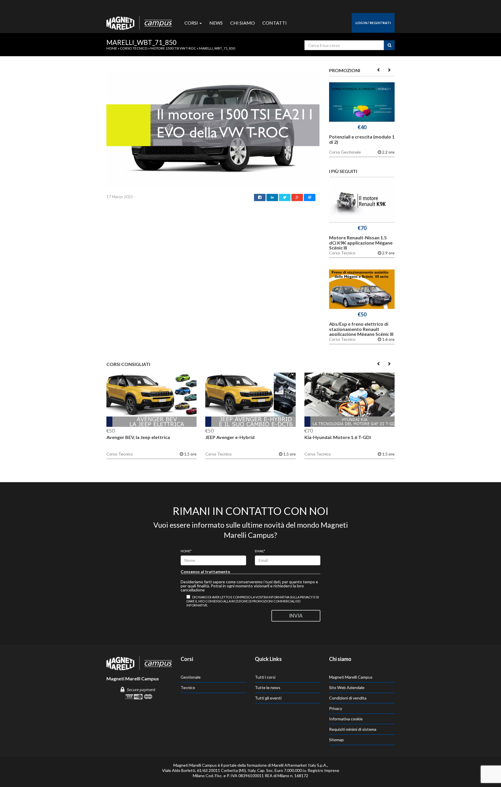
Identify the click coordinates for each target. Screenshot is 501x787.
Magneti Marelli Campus (351, 677)
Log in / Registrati (373, 23)
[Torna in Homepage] (139, 21)
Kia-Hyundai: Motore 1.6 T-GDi (337, 437)
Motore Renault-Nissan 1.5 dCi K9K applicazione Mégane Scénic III (361, 242)
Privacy (335, 708)
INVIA (296, 616)
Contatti (274, 22)
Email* (260, 551)
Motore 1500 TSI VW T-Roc (173, 48)
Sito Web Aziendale (346, 687)
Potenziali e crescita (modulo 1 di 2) (362, 139)
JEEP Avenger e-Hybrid (230, 437)
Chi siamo (242, 22)
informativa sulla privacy (290, 597)
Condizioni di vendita (347, 697)
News (216, 22)
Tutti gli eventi (268, 697)
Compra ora (362, 103)
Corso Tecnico (134, 48)
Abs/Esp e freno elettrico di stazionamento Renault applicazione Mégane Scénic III (361, 329)
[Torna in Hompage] (139, 663)
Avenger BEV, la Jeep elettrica (138, 437)
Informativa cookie (346, 718)
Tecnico (188, 687)
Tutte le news (267, 687)
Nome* (186, 551)
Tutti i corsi (265, 677)
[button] (379, 69)
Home (111, 48)
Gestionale (191, 677)
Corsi (191, 22)
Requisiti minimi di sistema (352, 729)
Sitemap (336, 739)
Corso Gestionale (345, 152)
